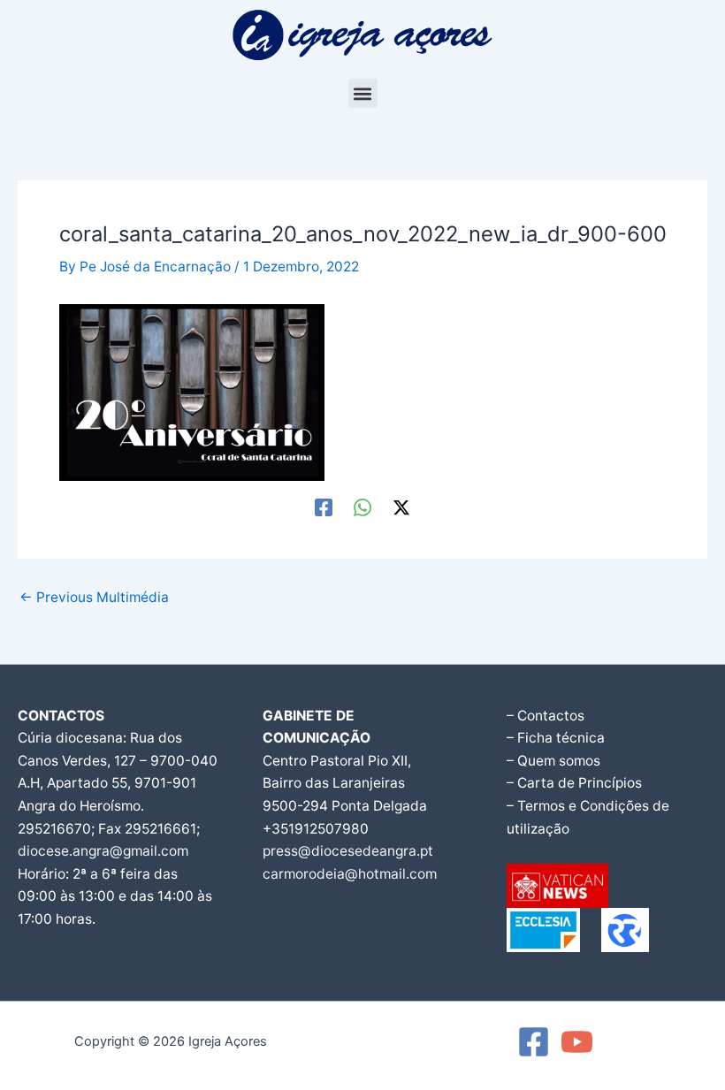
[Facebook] (323, 507)
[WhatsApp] (362, 507)
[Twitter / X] (401, 507)
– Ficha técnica (556, 737)
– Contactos (545, 715)
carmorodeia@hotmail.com (350, 873)
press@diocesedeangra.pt (348, 850)
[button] (363, 93)
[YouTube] (577, 1041)
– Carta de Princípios (574, 782)
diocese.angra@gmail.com (103, 850)
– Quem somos (553, 760)
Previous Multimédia (94, 598)
